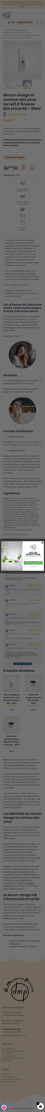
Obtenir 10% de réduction (33, 563)
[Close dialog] (42, 543)
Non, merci (33, 566)
